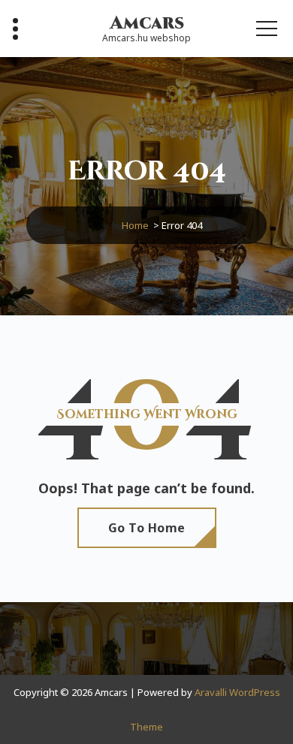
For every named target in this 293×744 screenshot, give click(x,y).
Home (135, 225)
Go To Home (147, 528)
